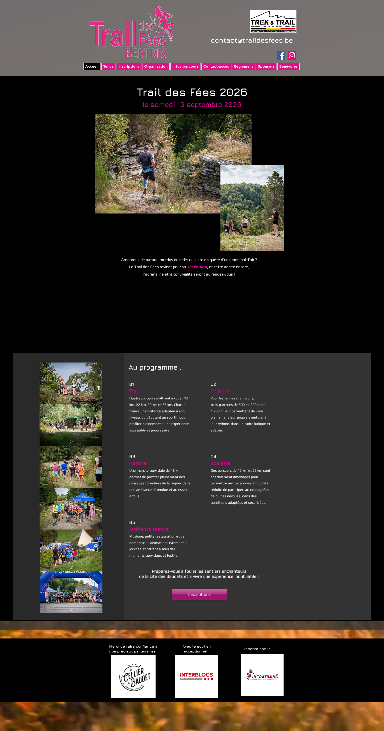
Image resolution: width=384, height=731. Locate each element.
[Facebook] (281, 55)
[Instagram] (292, 55)
